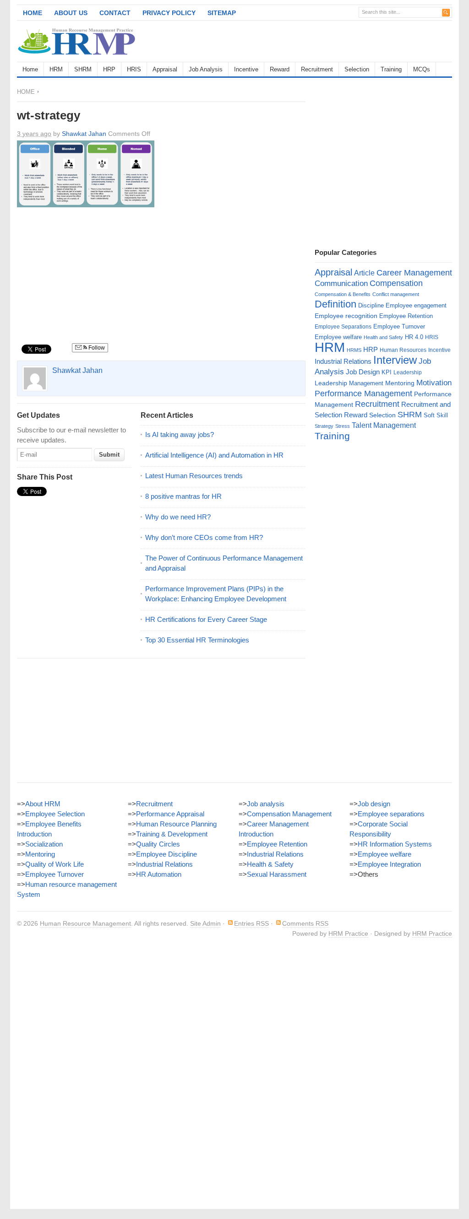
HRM (56, 69)
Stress (342, 426)
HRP (109, 69)
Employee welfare (338, 337)
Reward (279, 69)
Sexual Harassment (276, 874)
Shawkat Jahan (84, 133)
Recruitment (317, 69)
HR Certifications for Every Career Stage (206, 619)
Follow (96, 348)
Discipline (371, 305)
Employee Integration (389, 864)
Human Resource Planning (176, 824)
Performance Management (363, 393)
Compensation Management (289, 814)
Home (32, 12)
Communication (341, 283)
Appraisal (165, 69)
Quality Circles (158, 844)
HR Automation (158, 874)
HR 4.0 (414, 337)
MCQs (421, 69)
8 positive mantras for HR (183, 496)
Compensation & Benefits (343, 294)
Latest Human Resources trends (194, 476)
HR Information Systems (395, 844)
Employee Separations (343, 327)
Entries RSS (251, 923)
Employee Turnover (399, 326)
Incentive (246, 69)
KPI (387, 372)
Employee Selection (55, 814)
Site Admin (205, 923)
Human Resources (403, 350)
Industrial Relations (343, 361)
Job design (374, 804)
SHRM (83, 69)
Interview (395, 360)
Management (366, 383)
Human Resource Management (85, 923)
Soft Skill (436, 415)
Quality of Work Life (54, 864)
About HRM (42, 804)
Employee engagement (416, 305)
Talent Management (384, 425)
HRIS (134, 69)
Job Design (363, 372)
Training (391, 69)
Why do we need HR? (178, 517)
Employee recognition (346, 315)
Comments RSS (305, 923)
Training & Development (171, 834)
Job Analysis (206, 69)
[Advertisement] (345, 41)
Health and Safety (383, 337)
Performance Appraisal (170, 814)
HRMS (354, 350)
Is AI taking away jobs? (179, 434)
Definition (335, 304)
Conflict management (395, 294)
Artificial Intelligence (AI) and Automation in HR (214, 455)
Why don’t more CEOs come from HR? (204, 537)
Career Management (414, 272)
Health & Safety (270, 864)
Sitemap (221, 12)
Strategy (324, 426)
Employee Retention (406, 316)
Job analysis (265, 804)
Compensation (396, 283)
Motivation (434, 382)
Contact (115, 12)
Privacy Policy (169, 12)
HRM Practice (348, 933)
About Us (70, 12)
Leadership (407, 372)
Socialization (44, 844)
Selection (356, 69)
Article (364, 273)
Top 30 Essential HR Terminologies (197, 640)
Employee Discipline (166, 854)
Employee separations (391, 814)
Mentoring (399, 383)
